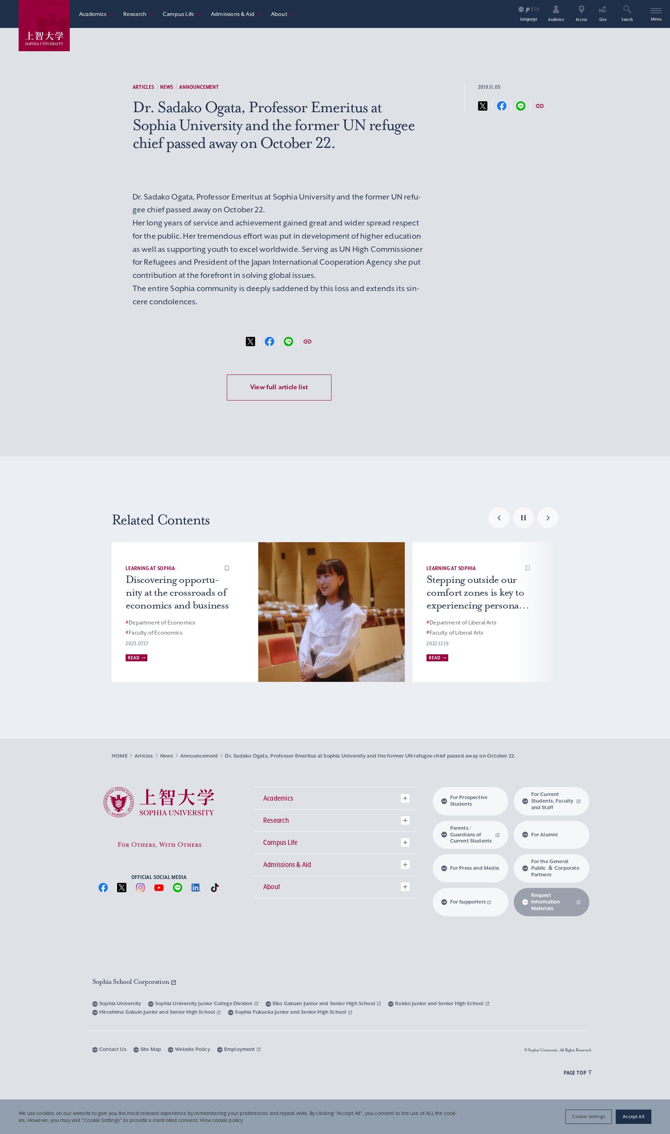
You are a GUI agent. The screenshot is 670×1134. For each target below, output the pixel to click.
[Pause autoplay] (523, 517)
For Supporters (468, 901)
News (166, 87)
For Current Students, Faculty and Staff (552, 801)
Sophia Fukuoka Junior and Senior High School (291, 1012)
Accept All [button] (633, 1116)
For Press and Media (474, 868)
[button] (226, 568)
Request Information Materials (545, 902)
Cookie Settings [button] (588, 1116)
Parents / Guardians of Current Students (471, 834)
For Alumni (544, 834)
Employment (240, 1049)
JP (528, 9)
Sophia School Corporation (131, 981)
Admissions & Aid (236, 13)
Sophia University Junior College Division (204, 1003)
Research (138, 13)
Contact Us (112, 1049)
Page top (575, 1073)
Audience (556, 19)
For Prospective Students (469, 800)
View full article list (279, 387)
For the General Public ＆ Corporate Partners (555, 868)
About (283, 13)
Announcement (199, 87)
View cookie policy (221, 1120)
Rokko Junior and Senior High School (440, 1003)
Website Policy (192, 1049)
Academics (96, 13)
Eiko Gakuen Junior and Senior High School (325, 1003)
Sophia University (120, 1003)
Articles (143, 87)
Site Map (150, 1049)
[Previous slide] (499, 517)
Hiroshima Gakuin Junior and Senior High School (157, 1012)
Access (581, 19)
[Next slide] (547, 517)
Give (603, 19)
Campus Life (182, 13)
